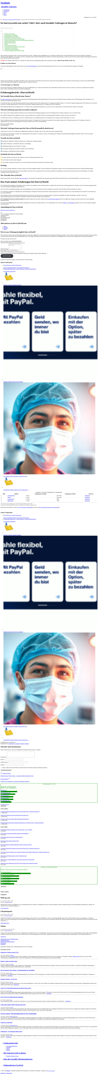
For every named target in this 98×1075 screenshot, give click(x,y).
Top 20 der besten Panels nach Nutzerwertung (49, 507)
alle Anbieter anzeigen (5, 804)
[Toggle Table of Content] (2, 31)
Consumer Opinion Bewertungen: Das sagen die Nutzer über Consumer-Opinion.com (20, 811)
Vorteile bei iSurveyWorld (10, 41)
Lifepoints (5, 227)
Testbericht (87, 495)
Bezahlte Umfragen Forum (12, 1056)
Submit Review (7, 256)
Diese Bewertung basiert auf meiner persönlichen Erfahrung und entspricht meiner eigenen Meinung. (23, 253)
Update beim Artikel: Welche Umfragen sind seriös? (13, 1004)
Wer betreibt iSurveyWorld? (10, 45)
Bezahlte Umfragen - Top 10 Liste (9, 979)
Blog (11, 973)
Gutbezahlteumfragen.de (11, 1046)
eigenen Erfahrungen (32, 66)
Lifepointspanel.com (5, 792)
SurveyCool (3, 943)
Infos (4, 13)
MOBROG (3, 944)
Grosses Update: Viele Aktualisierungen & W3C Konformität (18, 1013)
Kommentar (4, 757)
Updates (11, 955)
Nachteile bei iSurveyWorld (10, 42)
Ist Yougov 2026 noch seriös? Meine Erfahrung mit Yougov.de (15, 819)
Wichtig (6, 44)
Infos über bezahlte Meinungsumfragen (17, 1059)
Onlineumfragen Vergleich (13, 1065)
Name (2, 759)
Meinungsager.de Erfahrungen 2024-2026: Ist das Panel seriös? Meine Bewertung (19, 863)
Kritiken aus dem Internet (10, 33)
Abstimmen (3, 805)
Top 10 (5, 12)
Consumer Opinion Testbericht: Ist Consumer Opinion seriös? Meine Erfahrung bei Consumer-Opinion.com (25, 852)
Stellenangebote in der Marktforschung (9, 939)
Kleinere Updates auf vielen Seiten (9, 961)
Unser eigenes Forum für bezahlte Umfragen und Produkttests (15, 833)
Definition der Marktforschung (7, 941)
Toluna (5, 226)
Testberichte (6, 11)
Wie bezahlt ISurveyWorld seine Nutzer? (13, 37)
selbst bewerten (76, 956)
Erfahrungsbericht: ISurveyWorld (11, 36)
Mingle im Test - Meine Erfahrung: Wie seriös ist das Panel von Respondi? (17, 859)
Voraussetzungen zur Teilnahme (11, 35)
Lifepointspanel (11, 495)
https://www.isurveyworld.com (8, 210)
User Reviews (6, 9)
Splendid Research (5, 940)
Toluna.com (3, 790)
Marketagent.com (5, 795)
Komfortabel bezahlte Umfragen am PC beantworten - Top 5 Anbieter (16, 829)
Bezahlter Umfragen (9, 7)
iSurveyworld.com (6, 99)
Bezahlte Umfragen (8, 915)
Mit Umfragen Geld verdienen (14, 1053)
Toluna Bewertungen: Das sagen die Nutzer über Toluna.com (14, 815)
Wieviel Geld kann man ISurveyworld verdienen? (15, 38)
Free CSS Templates (51, 1070)
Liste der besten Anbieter (53, 199)
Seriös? (5, 15)
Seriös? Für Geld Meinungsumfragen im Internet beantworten (16, 988)
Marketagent (72, 202)
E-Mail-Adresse (5, 762)
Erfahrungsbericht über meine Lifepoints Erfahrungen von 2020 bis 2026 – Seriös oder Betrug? (22, 822)
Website (2, 764)
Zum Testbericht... (5, 908)
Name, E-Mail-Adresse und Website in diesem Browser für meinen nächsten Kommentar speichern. (24, 767)
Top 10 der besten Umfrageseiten (25, 507)
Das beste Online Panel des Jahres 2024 (10, 841)
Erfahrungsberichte (8, 902)
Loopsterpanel (11, 499)
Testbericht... (3, 936)
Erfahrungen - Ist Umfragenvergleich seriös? (11, 1031)
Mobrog (65, 202)
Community (13, 956)
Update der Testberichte (6, 1022)
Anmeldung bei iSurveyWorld (11, 48)
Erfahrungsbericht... (5, 923)
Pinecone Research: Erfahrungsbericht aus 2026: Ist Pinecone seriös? (16, 844)
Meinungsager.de (4, 798)
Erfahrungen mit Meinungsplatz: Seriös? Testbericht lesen (14, 855)
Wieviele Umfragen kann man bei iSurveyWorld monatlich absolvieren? (19, 40)
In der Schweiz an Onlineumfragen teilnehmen (12, 997)
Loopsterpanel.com (5, 800)
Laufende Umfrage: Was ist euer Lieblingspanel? (12, 837)
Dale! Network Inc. (23, 178)
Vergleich (5, 3)
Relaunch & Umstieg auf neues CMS (9, 952)
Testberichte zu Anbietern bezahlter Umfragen (11, 19)
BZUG (8, 1070)
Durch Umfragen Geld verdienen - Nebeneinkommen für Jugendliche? (18, 970)
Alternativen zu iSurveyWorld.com (12, 49)
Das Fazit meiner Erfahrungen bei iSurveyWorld (15, 46)
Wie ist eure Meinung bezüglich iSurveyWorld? (14, 50)
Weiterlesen (10, 975)
